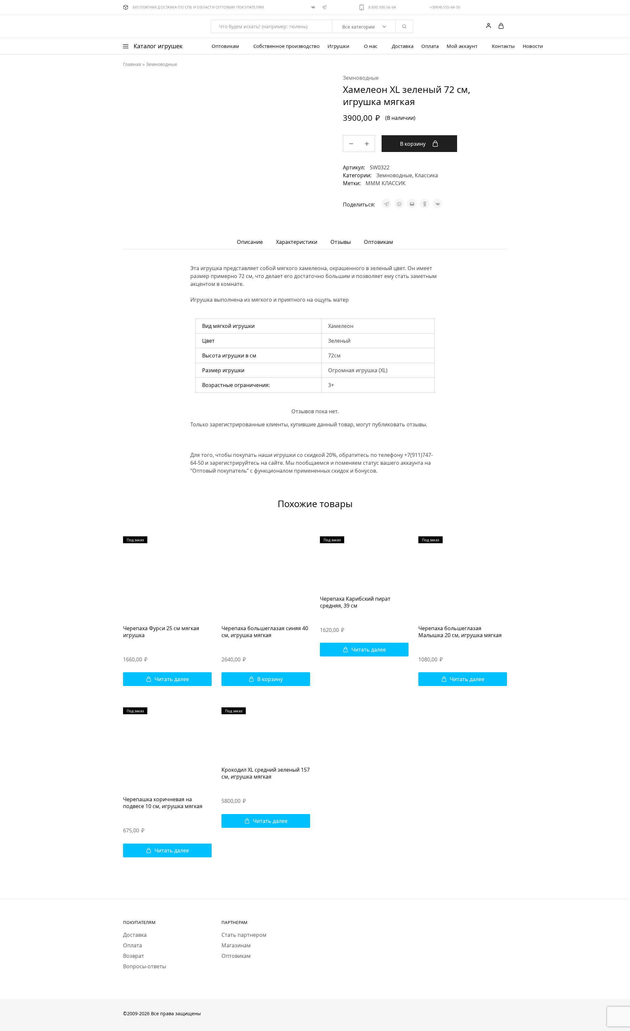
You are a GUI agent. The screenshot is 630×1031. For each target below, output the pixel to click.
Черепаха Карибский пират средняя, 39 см (355, 602)
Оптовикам (236, 955)
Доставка (402, 46)
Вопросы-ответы (144, 966)
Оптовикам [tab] (378, 242)
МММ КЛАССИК (386, 183)
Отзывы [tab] (340, 242)
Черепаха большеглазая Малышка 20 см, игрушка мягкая (460, 632)
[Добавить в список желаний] (470, 142)
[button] (265, 679)
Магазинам (236, 945)
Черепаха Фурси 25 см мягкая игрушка (161, 632)
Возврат (133, 955)
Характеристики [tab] (296, 242)
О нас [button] (370, 46)
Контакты (503, 46)
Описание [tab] (250, 242)
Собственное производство (286, 46)
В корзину (413, 143)
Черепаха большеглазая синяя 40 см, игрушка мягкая (264, 632)
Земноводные (161, 64)
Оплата (430, 46)
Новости (533, 46)
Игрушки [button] (338, 46)
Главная (132, 64)
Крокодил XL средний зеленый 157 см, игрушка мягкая (265, 773)
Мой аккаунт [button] (462, 46)
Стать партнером (243, 934)
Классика (426, 175)
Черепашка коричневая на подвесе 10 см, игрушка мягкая (162, 803)
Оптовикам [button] (225, 46)
